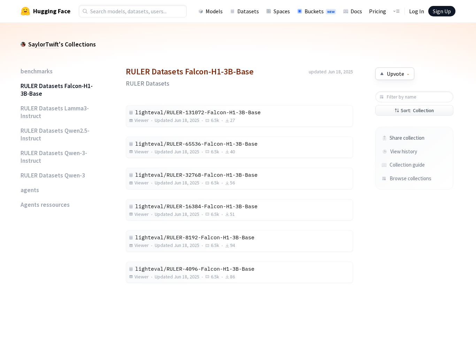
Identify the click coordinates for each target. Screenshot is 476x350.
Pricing (377, 11)
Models (214, 11)
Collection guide (407, 164)
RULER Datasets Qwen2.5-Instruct (55, 134)
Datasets (248, 11)
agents (30, 190)
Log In (416, 11)
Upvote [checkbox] (398, 73)
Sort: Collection (417, 110)
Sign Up (442, 11)
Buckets (320, 11)
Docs (356, 11)
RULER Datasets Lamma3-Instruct (55, 112)
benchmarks (37, 71)
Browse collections (410, 178)
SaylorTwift (43, 44)
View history (403, 151)
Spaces (282, 11)
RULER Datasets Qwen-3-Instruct (54, 157)
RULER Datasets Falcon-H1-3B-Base (57, 89)
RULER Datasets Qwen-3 (53, 175)
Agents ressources (45, 205)
